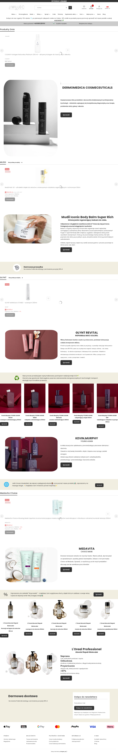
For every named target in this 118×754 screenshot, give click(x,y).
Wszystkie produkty (14, 162)
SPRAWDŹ (63, 1)
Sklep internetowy (58, 751)
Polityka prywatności (78, 739)
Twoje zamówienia (32, 739)
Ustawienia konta (31, 741)
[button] (70, 7)
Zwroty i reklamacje (9, 739)
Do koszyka (9, 65)
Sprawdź (66, 115)
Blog (95, 744)
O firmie (96, 741)
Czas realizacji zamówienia (57, 744)
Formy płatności (54, 741)
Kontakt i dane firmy (100, 739)
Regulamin (7, 741)
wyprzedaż (58, 20)
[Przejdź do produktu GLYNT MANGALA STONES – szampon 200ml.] (28, 292)
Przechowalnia (30, 744)
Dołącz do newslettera (84, 708)
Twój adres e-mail (79, 703)
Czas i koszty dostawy (55, 739)
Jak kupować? (76, 741)
